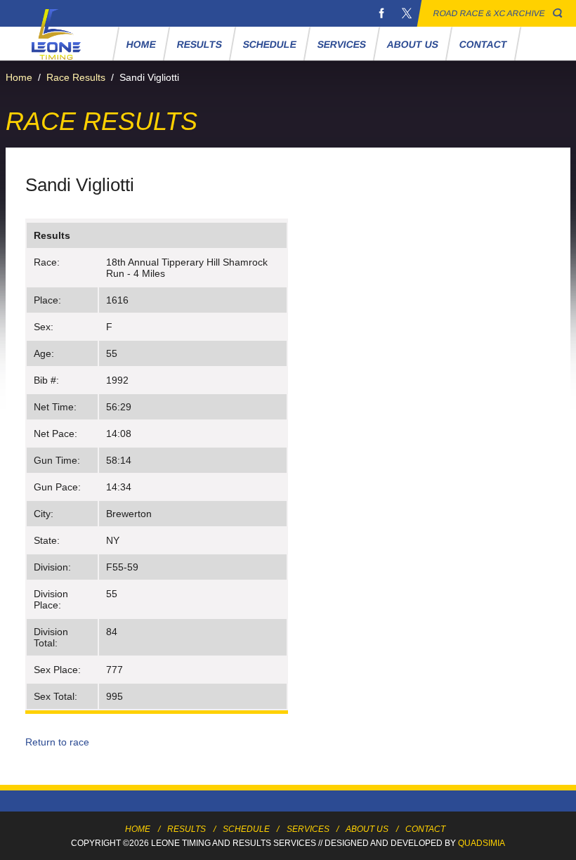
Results (199, 44)
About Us (413, 44)
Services (342, 44)
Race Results (75, 77)
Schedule (270, 44)
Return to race (57, 742)
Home (141, 44)
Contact (484, 44)
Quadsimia (481, 843)
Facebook (381, 13)
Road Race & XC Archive (489, 13)
